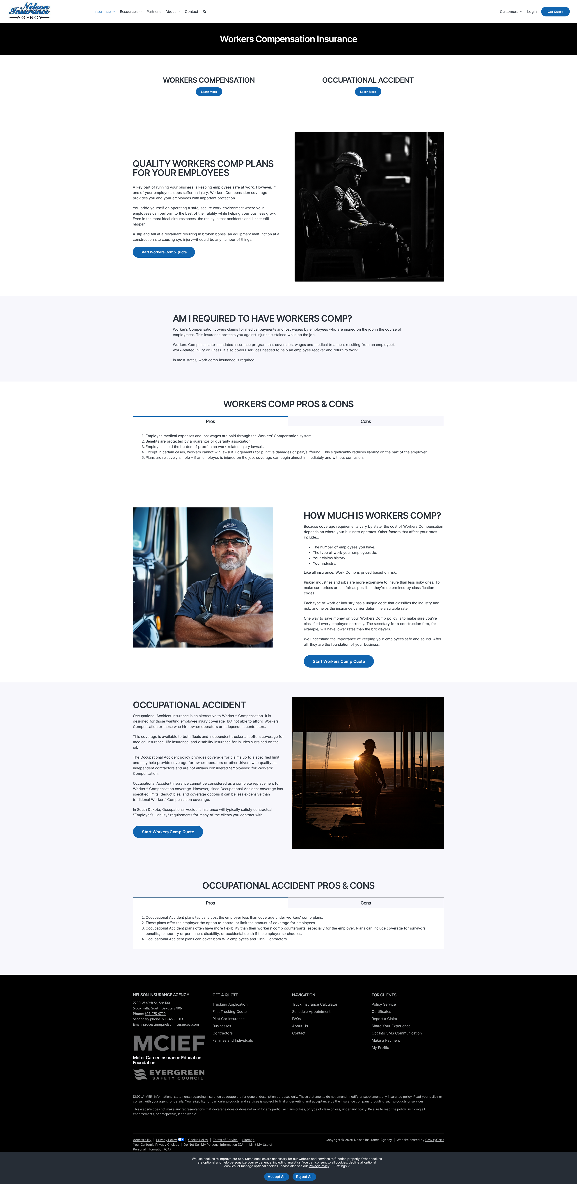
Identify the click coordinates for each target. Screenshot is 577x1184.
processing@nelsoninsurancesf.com (171, 1025)
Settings (341, 1166)
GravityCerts (434, 1140)
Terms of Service (225, 1140)
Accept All (277, 1176)
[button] (204, 11)
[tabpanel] (288, 446)
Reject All (304, 1176)
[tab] (210, 421)
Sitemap (248, 1140)
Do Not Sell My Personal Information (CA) (214, 1144)
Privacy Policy (166, 1140)
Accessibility (142, 1140)
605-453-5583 (172, 1019)
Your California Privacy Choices (156, 1144)
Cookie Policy (198, 1140)
